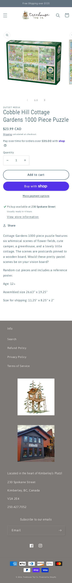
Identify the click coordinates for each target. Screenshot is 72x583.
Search (12, 339)
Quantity (8, 152)
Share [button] (12, 225)
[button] (5, 15)
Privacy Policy (16, 357)
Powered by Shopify (47, 577)
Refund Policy (16, 348)
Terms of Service (18, 366)
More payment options (36, 196)
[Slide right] (44, 100)
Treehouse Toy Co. (31, 577)
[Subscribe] (60, 530)
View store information (23, 216)
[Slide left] (27, 100)
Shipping (7, 134)
